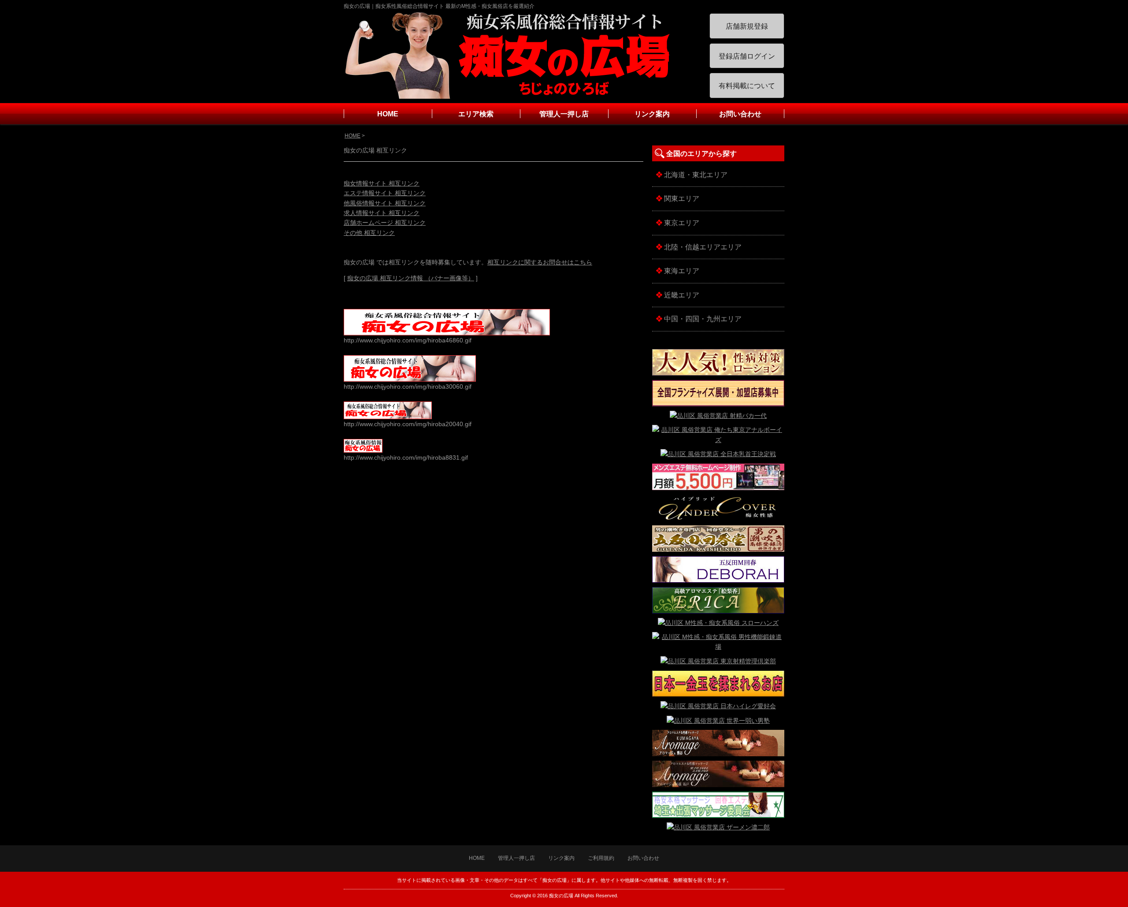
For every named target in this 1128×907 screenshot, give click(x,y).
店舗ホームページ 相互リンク (385, 222)
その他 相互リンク (369, 232)
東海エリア (681, 271)
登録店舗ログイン (747, 56)
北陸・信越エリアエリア (702, 247)
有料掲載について (747, 85)
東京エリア (681, 223)
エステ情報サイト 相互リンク (385, 193)
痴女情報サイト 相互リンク (381, 183)
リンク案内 (652, 114)
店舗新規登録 (747, 26)
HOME (387, 114)
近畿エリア (681, 295)
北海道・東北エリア (695, 174)
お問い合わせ (740, 114)
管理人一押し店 (564, 114)
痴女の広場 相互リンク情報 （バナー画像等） (410, 278)
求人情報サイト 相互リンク (381, 212)
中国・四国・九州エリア (702, 319)
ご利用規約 (601, 858)
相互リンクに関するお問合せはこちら (539, 262)
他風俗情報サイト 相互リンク (385, 203)
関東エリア (681, 198)
